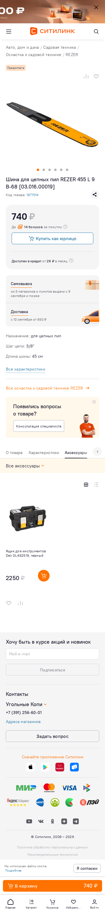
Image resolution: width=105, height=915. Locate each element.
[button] (10, 903)
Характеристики (44, 452)
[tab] (14, 454)
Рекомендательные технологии (52, 854)
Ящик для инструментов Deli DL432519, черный (26, 553)
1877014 (32, 195)
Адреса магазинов (23, 721)
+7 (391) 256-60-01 (24, 712)
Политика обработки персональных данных (52, 847)
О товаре (14, 452)
